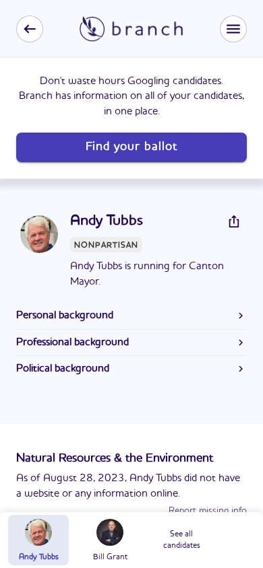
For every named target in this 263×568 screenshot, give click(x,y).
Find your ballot (131, 147)
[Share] (234, 221)
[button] (233, 28)
